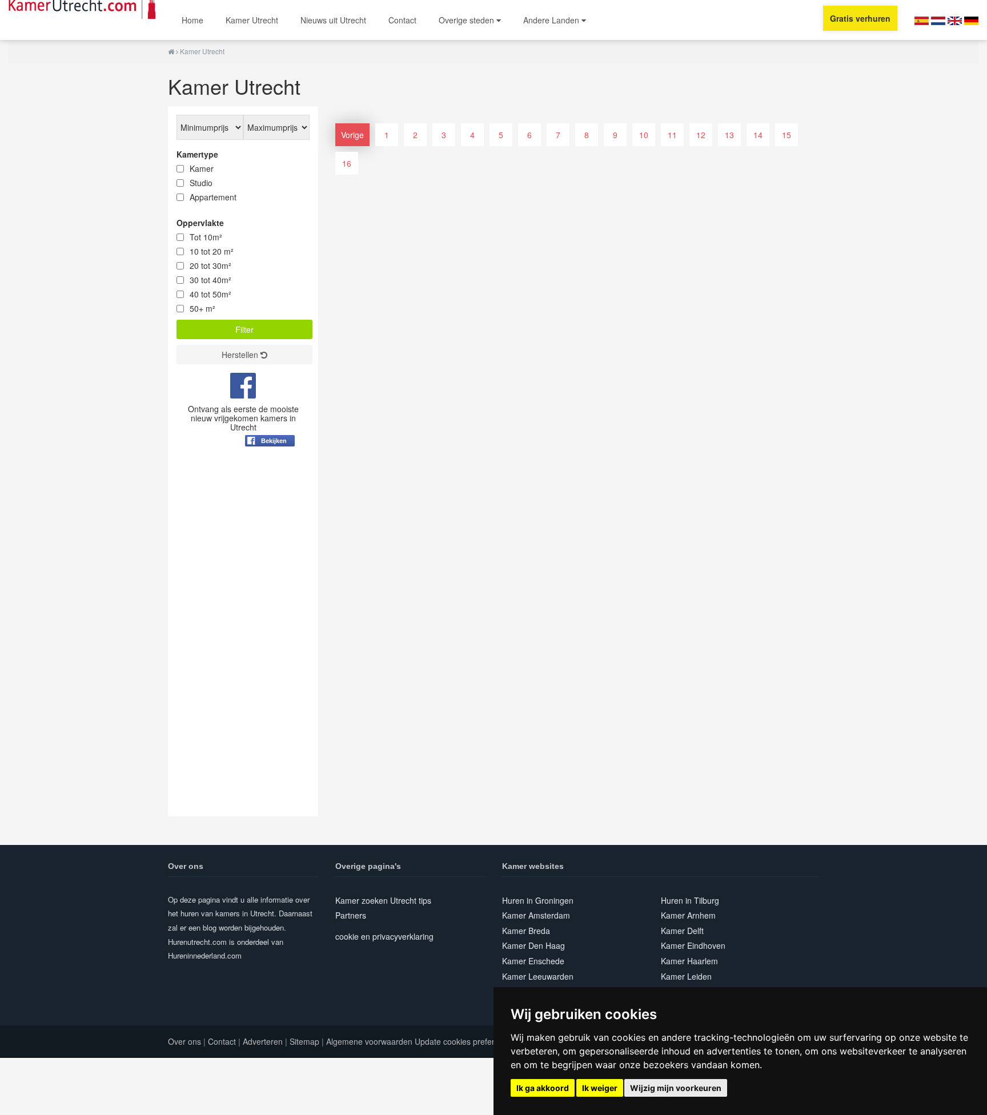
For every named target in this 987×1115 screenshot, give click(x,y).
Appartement (213, 197)
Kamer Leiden (686, 976)
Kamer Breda (526, 930)
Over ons (184, 1041)
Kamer (202, 168)
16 (346, 163)
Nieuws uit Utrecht (333, 20)
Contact (402, 20)
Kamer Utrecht (252, 20)
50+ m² (202, 308)
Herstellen (241, 354)
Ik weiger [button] (599, 1088)
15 (786, 134)
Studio (201, 182)
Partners (350, 915)
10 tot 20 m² (212, 251)
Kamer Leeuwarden (537, 976)
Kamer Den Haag (533, 945)
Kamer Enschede (533, 961)
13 (729, 134)
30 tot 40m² (210, 279)
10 (643, 134)
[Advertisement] (243, 645)
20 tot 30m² (210, 265)
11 (672, 134)
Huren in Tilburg (690, 900)
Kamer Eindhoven (693, 945)
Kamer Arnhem (688, 915)
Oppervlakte (200, 222)
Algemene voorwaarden (369, 1041)
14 (758, 134)
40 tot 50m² (210, 294)
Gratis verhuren (860, 18)
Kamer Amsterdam (536, 915)
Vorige (352, 134)
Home (192, 20)
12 (700, 134)
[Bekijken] (270, 468)
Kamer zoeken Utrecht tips (383, 900)
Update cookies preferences (465, 1041)
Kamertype (197, 154)
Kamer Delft (682, 930)
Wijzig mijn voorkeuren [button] (675, 1088)
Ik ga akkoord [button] (542, 1088)
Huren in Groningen (537, 900)
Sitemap (304, 1041)
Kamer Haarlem (689, 961)
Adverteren (263, 1041)
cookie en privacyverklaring (384, 936)
